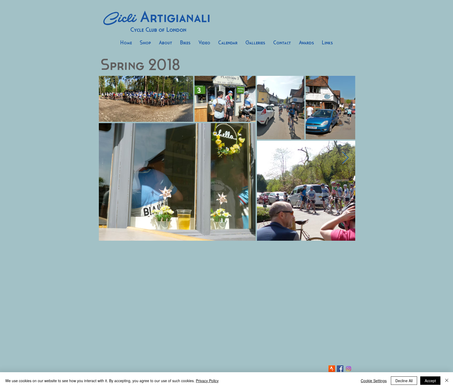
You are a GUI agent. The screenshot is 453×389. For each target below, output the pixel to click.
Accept (430, 380)
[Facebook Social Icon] (340, 368)
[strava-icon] (331, 368)
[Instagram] (348, 368)
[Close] (447, 380)
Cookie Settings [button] (374, 380)
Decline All (404, 380)
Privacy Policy (207, 380)
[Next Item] (345, 158)
